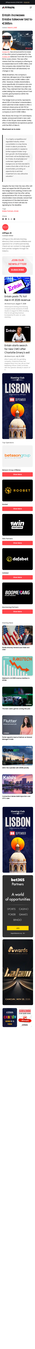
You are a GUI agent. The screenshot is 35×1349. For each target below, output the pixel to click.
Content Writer (7, 236)
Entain (16, 211)
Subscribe (17, 269)
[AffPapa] (5, 230)
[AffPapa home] (8, 7)
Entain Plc (6, 52)
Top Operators (8, 442)
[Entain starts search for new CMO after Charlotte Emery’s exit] (17, 334)
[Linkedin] (10, 233)
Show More (17, 474)
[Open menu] (31, 8)
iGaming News (7, 623)
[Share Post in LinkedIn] (6, 219)
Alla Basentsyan (9, 304)
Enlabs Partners (7, 211)
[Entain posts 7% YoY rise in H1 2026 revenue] (17, 285)
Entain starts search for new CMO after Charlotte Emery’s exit (17, 349)
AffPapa (5, 233)
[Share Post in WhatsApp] (11, 219)
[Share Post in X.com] (9, 219)
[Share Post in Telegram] (14, 219)
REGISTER (26, 2)
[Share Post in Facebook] (3, 219)
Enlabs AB (6, 57)
